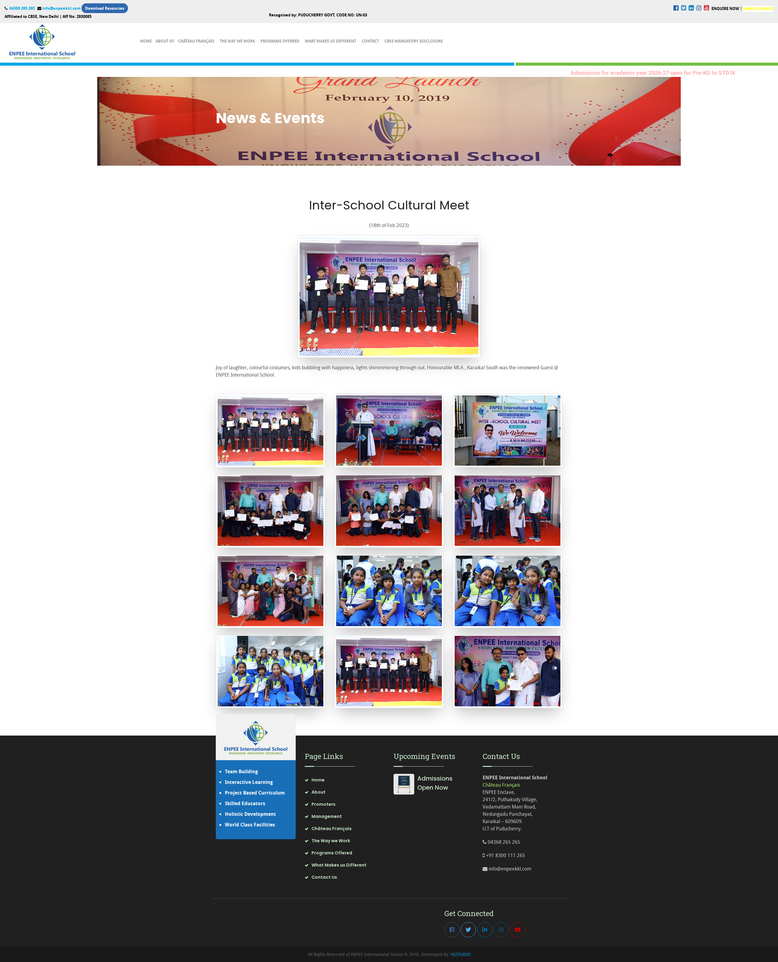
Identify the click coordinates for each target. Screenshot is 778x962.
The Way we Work (331, 841)
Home (146, 41)
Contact (370, 41)
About (318, 792)
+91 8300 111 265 (505, 855)
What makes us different (330, 41)
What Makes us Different (339, 865)
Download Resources (104, 8)
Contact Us (324, 877)
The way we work (237, 41)
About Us (165, 41)
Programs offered (279, 41)
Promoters (324, 804)
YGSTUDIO (460, 954)
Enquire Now (725, 8)
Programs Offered (332, 853)
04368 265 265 (22, 8)
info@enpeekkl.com (61, 8)
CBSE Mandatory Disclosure (413, 41)
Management (327, 816)
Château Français (196, 41)
